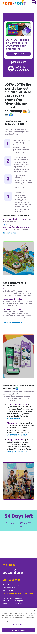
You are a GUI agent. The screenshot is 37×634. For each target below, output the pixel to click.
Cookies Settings (18, 625)
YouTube (18, 603)
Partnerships (7, 598)
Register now (18, 54)
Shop (5, 603)
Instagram (19, 601)
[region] (18, 621)
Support (6, 601)
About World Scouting (11, 585)
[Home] (14, 2)
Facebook (18, 598)
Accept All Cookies (18, 630)
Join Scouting (8, 590)
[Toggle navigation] (34, 2)
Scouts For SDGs (9, 588)
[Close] (34, 610)
